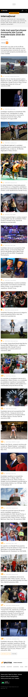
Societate (9, 666)
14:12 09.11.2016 (4, 39)
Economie (16, 666)
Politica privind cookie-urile (7, 678)
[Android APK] (5, 682)
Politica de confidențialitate (12, 676)
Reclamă (3, 676)
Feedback (16, 678)
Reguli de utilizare (12, 674)
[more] (26, 76)
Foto (9, 653)
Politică (3, 666)
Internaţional (3, 653)
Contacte (20, 674)
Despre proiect (4, 674)
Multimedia (14, 653)
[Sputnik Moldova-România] (4, 11)
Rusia (21, 666)
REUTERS (8, 109)
